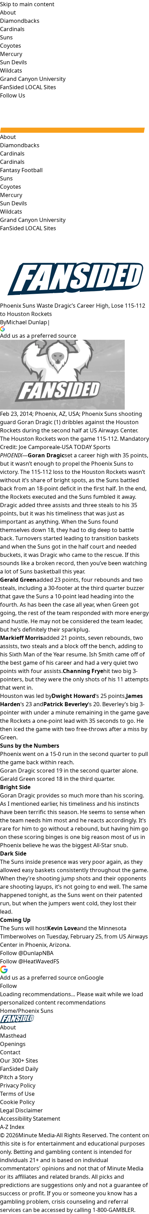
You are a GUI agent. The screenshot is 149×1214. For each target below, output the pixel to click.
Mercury (11, 195)
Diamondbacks (20, 145)
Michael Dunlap (26, 322)
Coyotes (10, 186)
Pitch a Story (16, 1077)
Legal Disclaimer (21, 1110)
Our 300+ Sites (19, 1060)
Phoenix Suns (35, 1011)
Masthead (13, 1035)
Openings (13, 1044)
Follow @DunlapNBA (26, 953)
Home (8, 1011)
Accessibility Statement (30, 1118)
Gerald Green (18, 579)
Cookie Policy (17, 1102)
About (8, 137)
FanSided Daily (19, 1069)
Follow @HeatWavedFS (29, 961)
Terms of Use (17, 1094)
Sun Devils (13, 203)
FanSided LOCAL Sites (28, 228)
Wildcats (11, 211)
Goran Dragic (46, 455)
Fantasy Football (21, 170)
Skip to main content (27, 4)
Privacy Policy (17, 1085)
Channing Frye (83, 671)
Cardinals (12, 162)
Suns (6, 178)
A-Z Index (12, 1127)
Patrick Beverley (65, 704)
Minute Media (36, 1135)
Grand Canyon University (32, 220)
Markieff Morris (21, 638)
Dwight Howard (73, 696)
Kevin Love (62, 928)
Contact (10, 1052)
